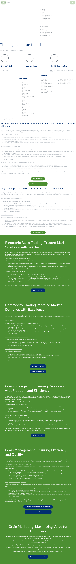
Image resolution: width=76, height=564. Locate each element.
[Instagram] (10, 82)
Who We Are (45, 9)
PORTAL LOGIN (46, 18)
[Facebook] (2, 82)
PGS (43, 12)
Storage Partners (46, 14)
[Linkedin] (6, 82)
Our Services (45, 11)
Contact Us (44, 20)
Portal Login (25, 93)
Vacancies (44, 17)
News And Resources (47, 15)
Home (43, 8)
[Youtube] (14, 82)
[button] (57, 22)
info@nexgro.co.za (30, 70)
